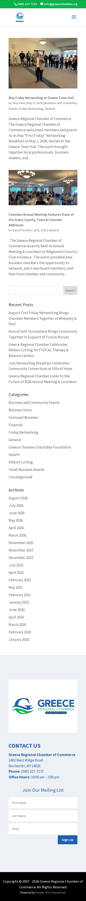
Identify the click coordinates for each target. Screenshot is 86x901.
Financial (16, 424)
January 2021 (19, 602)
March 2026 (17, 535)
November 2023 (21, 550)
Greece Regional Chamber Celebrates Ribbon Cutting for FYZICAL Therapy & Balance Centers (39, 350)
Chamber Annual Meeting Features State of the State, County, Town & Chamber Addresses (41, 219)
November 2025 (21, 542)
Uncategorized (20, 477)
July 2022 (16, 565)
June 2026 (16, 513)
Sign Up (67, 839)
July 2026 (16, 505)
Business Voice (20, 410)
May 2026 (16, 520)
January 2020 (19, 639)
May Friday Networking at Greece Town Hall (41, 97)
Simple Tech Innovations (51, 892)
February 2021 (20, 594)
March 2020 (17, 624)
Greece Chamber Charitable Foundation (40, 447)
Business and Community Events (34, 402)
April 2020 (16, 617)
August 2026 (18, 498)
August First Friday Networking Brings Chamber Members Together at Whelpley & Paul (43, 318)
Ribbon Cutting (21, 462)
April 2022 (16, 572)
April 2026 (16, 527)
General (50, 109)
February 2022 (20, 580)
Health (14, 454)
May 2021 (16, 587)
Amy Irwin (19, 103)
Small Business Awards (27, 469)
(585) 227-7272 (27, 4)
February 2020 (20, 632)
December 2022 (21, 557)
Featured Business (23, 417)
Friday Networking (31, 109)
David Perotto (22, 230)
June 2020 (16, 609)
